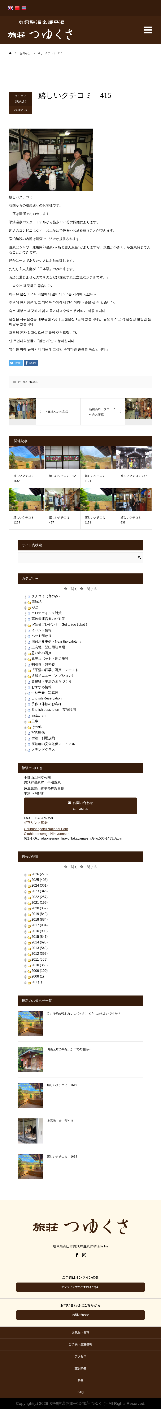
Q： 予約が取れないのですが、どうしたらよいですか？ (84, 1013)
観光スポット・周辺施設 (49, 658)
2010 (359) (39, 965)
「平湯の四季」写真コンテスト (54, 670)
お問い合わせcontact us (83, 805)
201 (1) (36, 982)
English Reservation (46, 698)
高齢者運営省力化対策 (48, 618)
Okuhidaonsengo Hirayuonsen (46, 834)
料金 (80, 1380)
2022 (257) (39, 897)
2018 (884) (39, 919)
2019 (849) (39, 914)
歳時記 (36, 602)
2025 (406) (39, 880)
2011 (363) (39, 959)
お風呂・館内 (81, 1332)
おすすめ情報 (41, 687)
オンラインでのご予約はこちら (80, 1287)
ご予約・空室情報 (80, 1344)
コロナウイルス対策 (46, 613)
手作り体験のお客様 (46, 704)
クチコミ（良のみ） (20, 98)
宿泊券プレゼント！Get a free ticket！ (59, 624)
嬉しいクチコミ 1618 (62, 1156)
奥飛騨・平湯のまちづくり (51, 681)
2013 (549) (39, 948)
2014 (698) (39, 942)
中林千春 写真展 (44, 692)
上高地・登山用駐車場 (48, 647)
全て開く (71, 589)
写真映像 (38, 732)
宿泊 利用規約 (43, 738)
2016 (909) (39, 931)
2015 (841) (39, 936)
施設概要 (80, 1368)
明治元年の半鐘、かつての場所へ (69, 1049)
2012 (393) (39, 953)
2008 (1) (37, 976)
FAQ (34, 607)
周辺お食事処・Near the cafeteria (56, 641)
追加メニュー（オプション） (53, 675)
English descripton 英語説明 (53, 709)
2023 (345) (39, 891)
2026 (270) (39, 874)
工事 (34, 721)
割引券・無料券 (43, 664)
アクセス (80, 1356)
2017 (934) (39, 925)
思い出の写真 (41, 653)
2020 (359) (39, 908)
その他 (36, 727)
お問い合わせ (80, 1314)
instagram (38, 715)
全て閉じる (88, 589)
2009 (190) (39, 971)
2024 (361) (39, 885)
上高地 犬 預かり (60, 1120)
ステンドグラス (43, 749)
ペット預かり (41, 636)
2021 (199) (39, 902)
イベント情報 (41, 630)
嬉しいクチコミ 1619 (62, 1085)
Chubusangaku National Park (46, 829)
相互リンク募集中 (37, 822)
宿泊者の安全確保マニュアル (53, 744)
